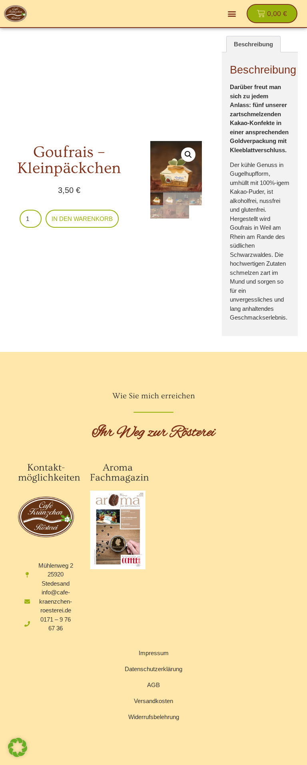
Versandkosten (153, 700)
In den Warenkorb (82, 218)
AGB (153, 685)
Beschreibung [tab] (253, 44)
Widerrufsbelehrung (153, 716)
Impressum (154, 653)
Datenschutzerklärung (153, 669)
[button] (232, 13)
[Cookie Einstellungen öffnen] (17, 755)
